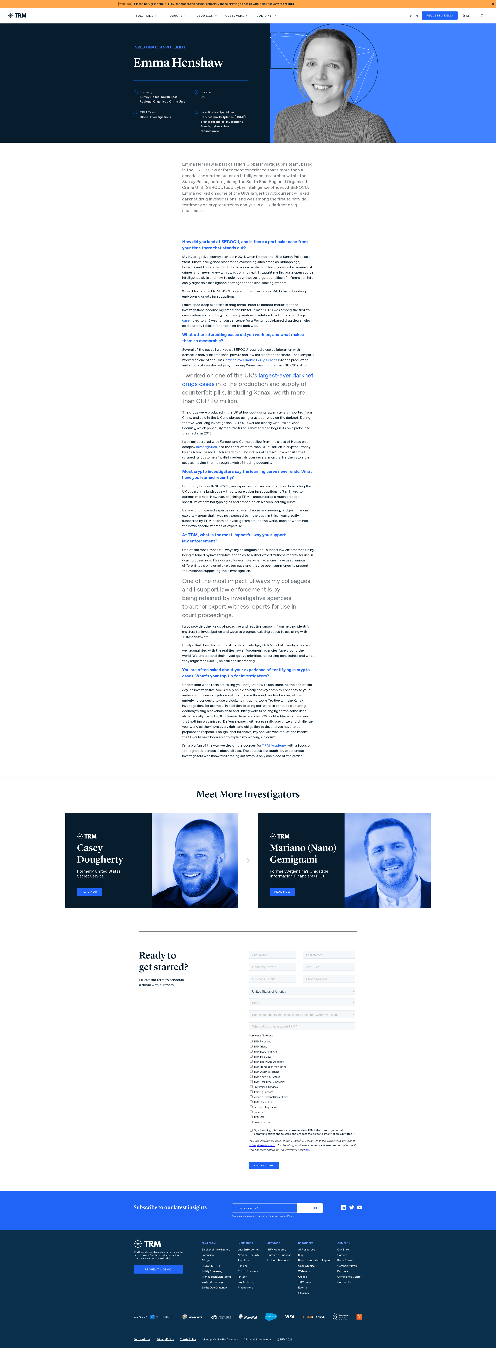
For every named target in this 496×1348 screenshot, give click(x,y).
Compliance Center (349, 1276)
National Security (248, 1255)
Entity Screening (212, 1271)
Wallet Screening (212, 1282)
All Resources (306, 1249)
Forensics (208, 1255)
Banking (243, 1266)
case (186, 320)
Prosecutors (245, 1287)
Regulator (244, 1260)
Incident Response (278, 1260)
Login (413, 16)
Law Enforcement (249, 1249)
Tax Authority (246, 1282)
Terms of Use (142, 1339)
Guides (302, 1276)
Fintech (242, 1276)
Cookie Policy (188, 1339)
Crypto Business (248, 1271)
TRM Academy (274, 745)
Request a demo (439, 15)
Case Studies (306, 1266)
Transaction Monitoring (216, 1276)
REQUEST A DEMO (158, 1269)
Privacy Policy (286, 1216)
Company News (347, 1266)
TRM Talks (304, 1282)
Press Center (345, 1260)
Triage (206, 1260)
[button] (147, 15)
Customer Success (279, 1255)
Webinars (304, 1271)
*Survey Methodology (257, 1339)
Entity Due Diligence (214, 1287)
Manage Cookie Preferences (220, 1339)
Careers (342, 1255)
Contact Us (344, 1282)
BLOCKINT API (211, 1266)
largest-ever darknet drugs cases (251, 360)
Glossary (303, 1293)
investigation (206, 447)
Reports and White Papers (314, 1260)
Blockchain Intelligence (216, 1249)
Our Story (343, 1249)
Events (302, 1287)
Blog (301, 1255)
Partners (342, 1271)
